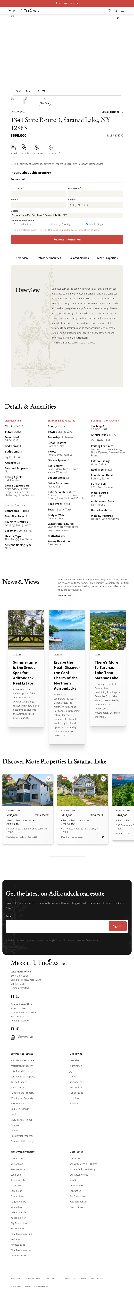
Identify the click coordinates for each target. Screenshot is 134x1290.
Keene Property (19, 1081)
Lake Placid (75, 1060)
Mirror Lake (17, 1163)
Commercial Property (22, 1141)
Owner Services (77, 1207)
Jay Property (17, 1087)
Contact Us (75, 1190)
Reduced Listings (20, 1108)
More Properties (107, 258)
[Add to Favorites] (118, 18)
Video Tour (25, 91)
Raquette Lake (18, 1201)
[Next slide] (118, 55)
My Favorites (76, 1158)
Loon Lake (16, 1185)
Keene (72, 1076)
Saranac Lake (76, 1081)
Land (13, 1114)
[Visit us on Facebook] (12, 996)
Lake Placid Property (22, 1071)
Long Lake (74, 1098)
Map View (44, 103)
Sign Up (117, 926)
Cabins (14, 1130)
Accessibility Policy (67, 1278)
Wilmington (75, 1065)
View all (62, 595)
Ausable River (18, 1217)
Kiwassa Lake (18, 1244)
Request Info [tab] (18, 179)
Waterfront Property (22, 1065)
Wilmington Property (22, 1098)
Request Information (67, 239)
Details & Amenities (49, 258)
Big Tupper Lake (19, 1223)
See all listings (110, 111)
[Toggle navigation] (122, 10)
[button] (17, 101)
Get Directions (77, 1196)
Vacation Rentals (78, 1201)
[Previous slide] (16, 55)
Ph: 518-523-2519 (68, 3)
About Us (74, 1180)
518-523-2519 (18, 983)
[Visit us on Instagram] (17, 996)
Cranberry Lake (19, 1255)
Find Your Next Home (22, 1060)
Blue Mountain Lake (21, 1233)
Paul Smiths (75, 1087)
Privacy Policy (66, 229)
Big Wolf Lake (18, 1228)
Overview (22, 258)
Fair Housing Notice (32, 1278)
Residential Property (22, 1135)
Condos (15, 1125)
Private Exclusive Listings (83, 1169)
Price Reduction (22, 224)
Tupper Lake (76, 1092)
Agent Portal (15, 1278)
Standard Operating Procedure (91, 1278)
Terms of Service (85, 229)
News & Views (77, 1185)
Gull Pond (16, 1239)
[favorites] (109, 10)
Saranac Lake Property (23, 1076)
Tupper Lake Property (22, 1092)
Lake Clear (16, 1190)
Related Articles (79, 258)
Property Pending (61, 224)
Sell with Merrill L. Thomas (84, 1163)
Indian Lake (75, 1103)
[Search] (115, 10)
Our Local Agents (78, 1174)
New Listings (96, 224)
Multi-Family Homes (21, 1119)
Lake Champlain (19, 1212)
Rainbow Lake (18, 1180)
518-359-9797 (18, 1016)
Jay (71, 1071)
